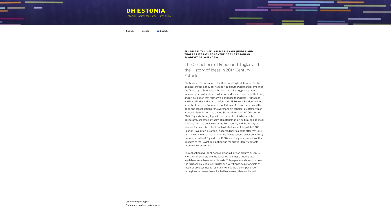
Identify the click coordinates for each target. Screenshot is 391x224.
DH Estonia (146, 10)
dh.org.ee (155, 205)
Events (145, 31)
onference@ (145, 205)
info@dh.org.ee (141, 201)
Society (130, 31)
